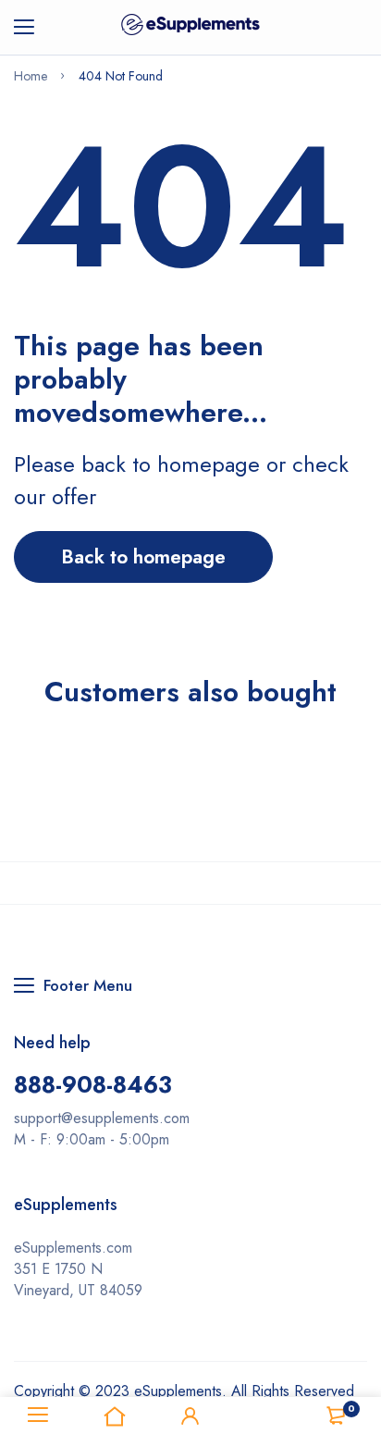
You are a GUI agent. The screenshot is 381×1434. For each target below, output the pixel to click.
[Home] (114, 1415)
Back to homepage (143, 557)
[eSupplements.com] (190, 27)
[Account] (190, 1415)
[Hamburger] (31, 27)
